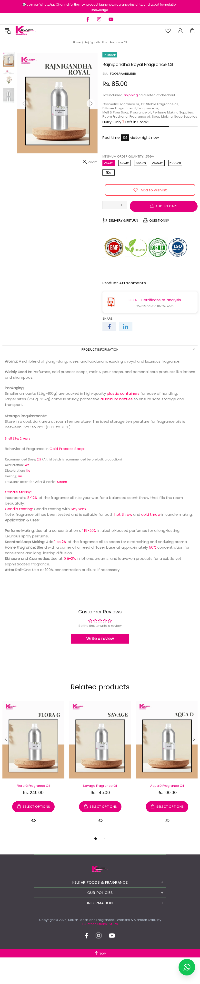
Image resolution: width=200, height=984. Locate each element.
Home (76, 42)
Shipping (131, 95)
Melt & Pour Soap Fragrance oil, (127, 112)
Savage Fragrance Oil (100, 785)
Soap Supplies (185, 116)
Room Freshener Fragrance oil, (126, 116)
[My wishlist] (168, 31)
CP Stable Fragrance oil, (160, 104)
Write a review (100, 638)
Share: (107, 319)
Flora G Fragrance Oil (33, 785)
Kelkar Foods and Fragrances (26, 30)
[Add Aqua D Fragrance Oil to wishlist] (142, 706)
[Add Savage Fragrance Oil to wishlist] (75, 706)
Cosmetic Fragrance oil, (121, 104)
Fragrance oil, (148, 108)
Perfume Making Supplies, (173, 112)
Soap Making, (162, 116)
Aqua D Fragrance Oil (167, 785)
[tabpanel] (33, 768)
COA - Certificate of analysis (155, 299)
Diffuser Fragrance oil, (119, 108)
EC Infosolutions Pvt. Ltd (100, 924)
